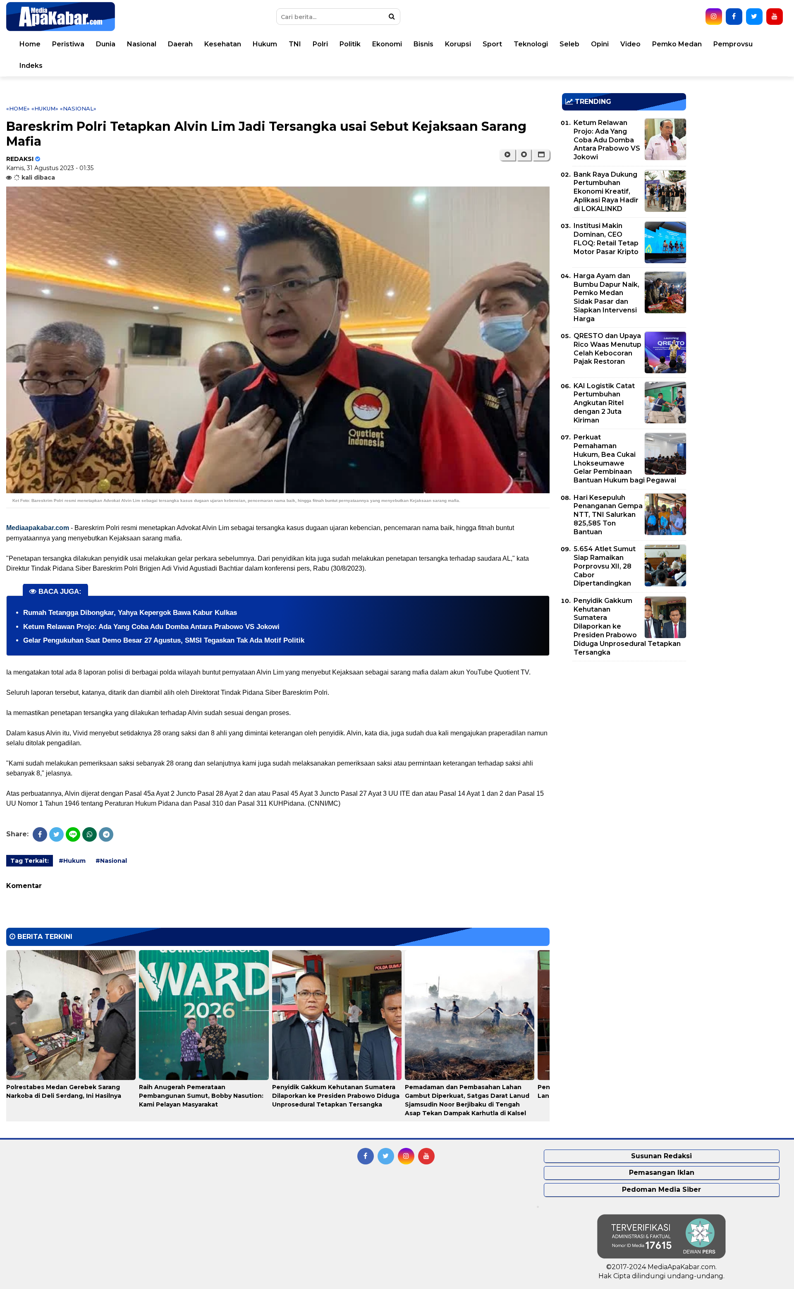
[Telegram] (106, 834)
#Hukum (72, 860)
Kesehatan (222, 44)
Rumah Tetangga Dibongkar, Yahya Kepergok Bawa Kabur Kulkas (130, 613)
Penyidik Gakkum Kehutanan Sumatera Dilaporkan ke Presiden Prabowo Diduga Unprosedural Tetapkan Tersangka (335, 1095)
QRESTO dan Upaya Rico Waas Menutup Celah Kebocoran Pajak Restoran (607, 348)
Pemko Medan (677, 44)
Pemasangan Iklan (661, 1172)
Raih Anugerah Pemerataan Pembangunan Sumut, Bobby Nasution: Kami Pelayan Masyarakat (201, 1095)
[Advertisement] (624, 725)
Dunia (105, 44)
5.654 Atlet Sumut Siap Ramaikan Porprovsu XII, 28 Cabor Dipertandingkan (605, 566)
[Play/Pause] (507, 155)
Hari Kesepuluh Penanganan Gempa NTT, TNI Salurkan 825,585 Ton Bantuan (608, 515)
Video (630, 44)
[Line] (73, 834)
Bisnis (423, 44)
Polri (320, 44)
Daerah (180, 44)
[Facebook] (40, 834)
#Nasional (111, 860)
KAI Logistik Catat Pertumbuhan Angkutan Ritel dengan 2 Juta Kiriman (604, 403)
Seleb (569, 44)
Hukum (265, 44)
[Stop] (524, 155)
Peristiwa (68, 44)
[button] (541, 155)
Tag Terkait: (29, 860)
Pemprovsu (733, 44)
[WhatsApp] (89, 834)
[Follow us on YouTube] (774, 16)
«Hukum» (44, 108)
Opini (600, 44)
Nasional (141, 44)
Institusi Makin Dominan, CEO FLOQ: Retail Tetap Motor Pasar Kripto (606, 238)
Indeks (31, 66)
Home (30, 44)
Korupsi (458, 44)
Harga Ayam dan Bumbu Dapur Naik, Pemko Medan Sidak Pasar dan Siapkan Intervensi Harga (606, 297)
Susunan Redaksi (661, 1156)
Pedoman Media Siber (661, 1189)
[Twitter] (56, 834)
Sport (492, 44)
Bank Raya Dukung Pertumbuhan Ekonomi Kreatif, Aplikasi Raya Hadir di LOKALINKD (606, 191)
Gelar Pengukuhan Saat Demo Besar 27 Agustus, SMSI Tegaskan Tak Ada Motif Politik (163, 640)
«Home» (18, 108)
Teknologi (531, 44)
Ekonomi (387, 44)
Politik (350, 44)
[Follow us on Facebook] (734, 16)
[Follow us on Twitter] (754, 16)
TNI (295, 44)
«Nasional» (78, 108)
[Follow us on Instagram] (714, 16)
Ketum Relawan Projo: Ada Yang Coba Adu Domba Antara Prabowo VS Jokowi (151, 627)
